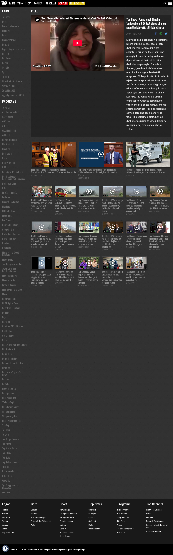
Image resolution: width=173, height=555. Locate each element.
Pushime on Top (9, 397)
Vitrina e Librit (9, 86)
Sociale (5, 67)
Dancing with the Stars (12, 172)
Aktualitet (6, 517)
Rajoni (5, 63)
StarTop (5, 425)
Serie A (63, 529)
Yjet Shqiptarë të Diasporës (10, 486)
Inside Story (7, 259)
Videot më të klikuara (12, 81)
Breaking (6, 149)
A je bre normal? (9, 112)
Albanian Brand (9, 130)
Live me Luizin (8, 280)
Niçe (4, 317)
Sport (28, 3)
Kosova (5, 35)
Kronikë (5, 514)
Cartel (5, 158)
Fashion (92, 517)
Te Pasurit (6, 430)
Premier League (66, 521)
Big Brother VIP (123, 510)
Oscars (5, 340)
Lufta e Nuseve (9, 285)
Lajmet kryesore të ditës (13, 49)
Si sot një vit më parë (11, 420)
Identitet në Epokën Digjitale (11, 254)
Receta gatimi (94, 529)
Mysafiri (5, 294)
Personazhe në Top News (13, 363)
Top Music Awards (10, 448)
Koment (34, 514)
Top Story (6, 453)
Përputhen (7, 354)
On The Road (8, 331)
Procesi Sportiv (9, 388)
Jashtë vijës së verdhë (12, 264)
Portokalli (6, 384)
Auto (33, 525)
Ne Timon (6, 312)
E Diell (5, 188)
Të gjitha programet (125, 529)
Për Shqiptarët (9, 349)
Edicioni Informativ (10, 26)
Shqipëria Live (8, 411)
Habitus (5, 243)
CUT (4, 167)
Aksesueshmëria (153, 531)
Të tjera (5, 76)
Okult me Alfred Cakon (12, 326)
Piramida (6, 367)
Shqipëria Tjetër (9, 416)
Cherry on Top (8, 162)
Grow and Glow (9, 238)
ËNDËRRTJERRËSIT (10, 192)
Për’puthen (122, 514)
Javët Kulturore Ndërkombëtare (9, 270)
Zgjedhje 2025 (8, 90)
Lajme (12, 3)
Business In (7, 153)
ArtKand (6, 135)
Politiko (5, 379)
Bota (4, 21)
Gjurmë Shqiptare (10, 225)
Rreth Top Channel (154, 510)
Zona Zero (6, 492)
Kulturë (5, 44)
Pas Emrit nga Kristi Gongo (14, 344)
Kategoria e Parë (67, 517)
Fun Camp (6, 220)
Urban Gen (7, 476)
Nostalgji (6, 321)
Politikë (5, 510)
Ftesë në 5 (7, 215)
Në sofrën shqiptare (11, 308)
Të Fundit (6, 17)
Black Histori (8, 144)
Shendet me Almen (10, 407)
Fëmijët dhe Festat (10, 202)
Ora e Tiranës (8, 335)
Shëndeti (92, 521)
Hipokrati (6, 248)
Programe (51, 3)
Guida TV (121, 532)
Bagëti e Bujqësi (9, 139)
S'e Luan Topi (8, 402)
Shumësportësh (67, 532)
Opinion (34, 510)
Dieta (91, 525)
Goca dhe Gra (8, 229)
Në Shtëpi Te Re (9, 298)
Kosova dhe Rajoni (38, 517)
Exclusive (6, 197)
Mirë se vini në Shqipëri (12, 289)
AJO (4, 126)
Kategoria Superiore (68, 514)
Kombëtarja (65, 510)
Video (20, 3)
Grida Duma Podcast (11, 234)
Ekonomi (6, 30)
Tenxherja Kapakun (10, 439)
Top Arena (6, 443)
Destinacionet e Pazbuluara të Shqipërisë (13, 178)
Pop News (39, 3)
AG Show (6, 121)
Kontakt (149, 517)
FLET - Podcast (9, 211)
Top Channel (154, 504)
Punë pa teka (8, 393)
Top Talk (6, 457)
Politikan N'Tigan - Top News (12, 373)
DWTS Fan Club (9, 183)
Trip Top (5, 466)
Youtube (63, 3)
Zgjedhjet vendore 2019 (13, 95)
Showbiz (92, 510)
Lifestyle (92, 514)
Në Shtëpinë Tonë (10, 303)
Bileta (148, 514)
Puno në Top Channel (155, 521)
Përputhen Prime (9, 358)
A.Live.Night (7, 116)
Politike (5, 53)
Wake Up (6, 480)
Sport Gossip (65, 536)
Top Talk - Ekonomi (10, 462)
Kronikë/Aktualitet (10, 40)
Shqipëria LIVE (123, 517)
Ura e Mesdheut (9, 471)
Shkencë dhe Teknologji (41, 521)
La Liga (63, 525)
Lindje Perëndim (9, 276)
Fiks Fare (6, 206)
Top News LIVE (77, 3)
